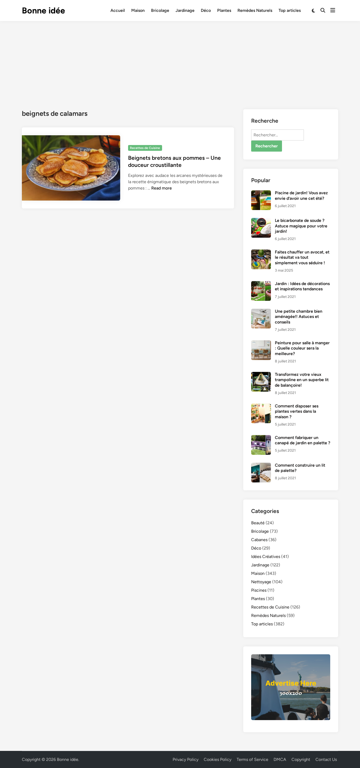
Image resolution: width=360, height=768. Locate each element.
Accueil (117, 10)
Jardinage (185, 10)
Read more (161, 188)
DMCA (280, 759)
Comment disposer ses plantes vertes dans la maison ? (296, 411)
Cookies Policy (217, 759)
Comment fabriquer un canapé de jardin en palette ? (302, 440)
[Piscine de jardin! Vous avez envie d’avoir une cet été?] (261, 193)
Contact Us (326, 759)
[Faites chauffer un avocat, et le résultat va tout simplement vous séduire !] (261, 252)
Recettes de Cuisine (145, 148)
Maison (138, 10)
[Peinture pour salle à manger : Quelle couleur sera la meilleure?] (261, 343)
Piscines (258, 590)
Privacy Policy (185, 759)
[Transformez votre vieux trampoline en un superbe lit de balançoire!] (261, 374)
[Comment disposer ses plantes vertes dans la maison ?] (261, 406)
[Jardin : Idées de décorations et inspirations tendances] (261, 284)
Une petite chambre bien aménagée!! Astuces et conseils (298, 317)
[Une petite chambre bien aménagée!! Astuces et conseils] (261, 311)
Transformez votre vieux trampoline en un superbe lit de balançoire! (302, 380)
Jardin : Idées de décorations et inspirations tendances (302, 286)
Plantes (224, 10)
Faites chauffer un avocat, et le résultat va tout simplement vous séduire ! (302, 257)
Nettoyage (261, 581)
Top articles (290, 10)
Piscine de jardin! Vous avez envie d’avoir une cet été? (301, 195)
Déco (206, 10)
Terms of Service (252, 759)
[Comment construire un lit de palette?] (261, 465)
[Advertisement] (180, 60)
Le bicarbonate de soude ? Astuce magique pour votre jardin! (301, 226)
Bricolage (160, 10)
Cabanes (259, 539)
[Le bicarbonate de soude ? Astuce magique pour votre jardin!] (261, 220)
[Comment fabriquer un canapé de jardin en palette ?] (261, 438)
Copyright (300, 759)
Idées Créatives (265, 556)
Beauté (258, 522)
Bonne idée (43, 11)
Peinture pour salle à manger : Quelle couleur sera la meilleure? (302, 348)
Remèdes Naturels (254, 10)
